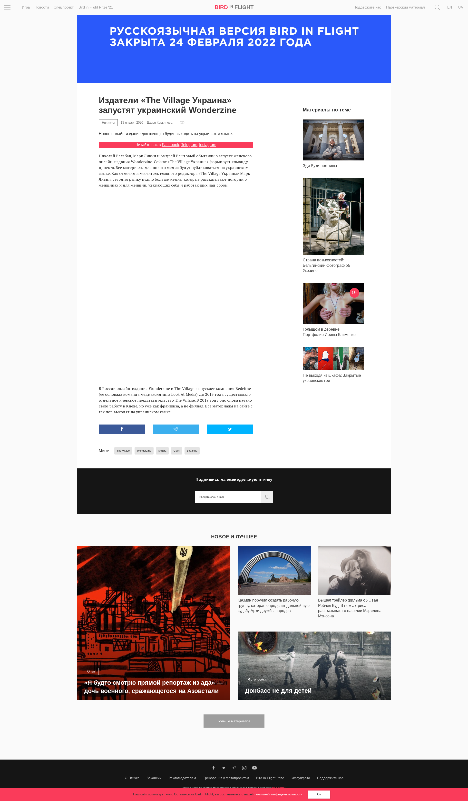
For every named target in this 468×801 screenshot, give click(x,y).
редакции (278, 788)
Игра (26, 7)
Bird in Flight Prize (270, 778)
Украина (192, 450)
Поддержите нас (367, 7)
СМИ (177, 450)
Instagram (207, 145)
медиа (162, 450)
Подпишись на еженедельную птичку (233, 479)
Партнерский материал (405, 7)
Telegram (189, 145)
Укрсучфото (300, 778)
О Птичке (132, 778)
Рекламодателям (182, 778)
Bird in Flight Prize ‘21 (95, 7)
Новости (42, 7)
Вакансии (154, 778)
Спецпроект (64, 7)
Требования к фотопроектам (226, 778)
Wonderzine (144, 450)
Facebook (170, 145)
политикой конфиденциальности (278, 794)
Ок (319, 794)
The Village (123, 450)
